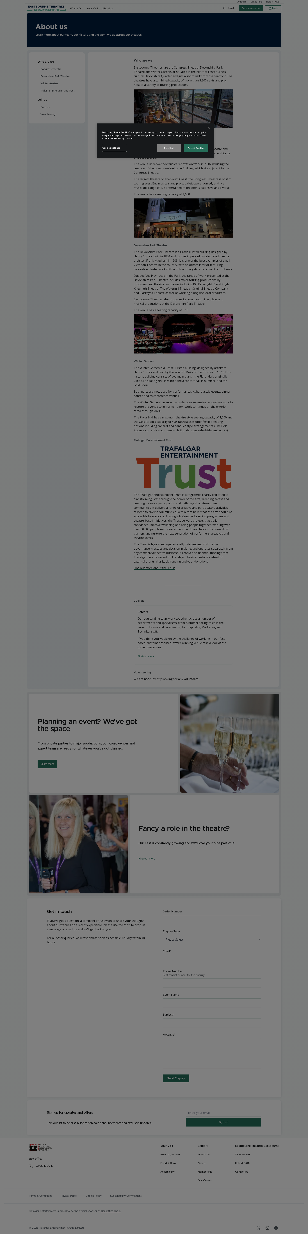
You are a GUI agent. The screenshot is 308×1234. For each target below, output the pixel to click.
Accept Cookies (196, 148)
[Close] (209, 128)
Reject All (169, 148)
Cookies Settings (111, 147)
